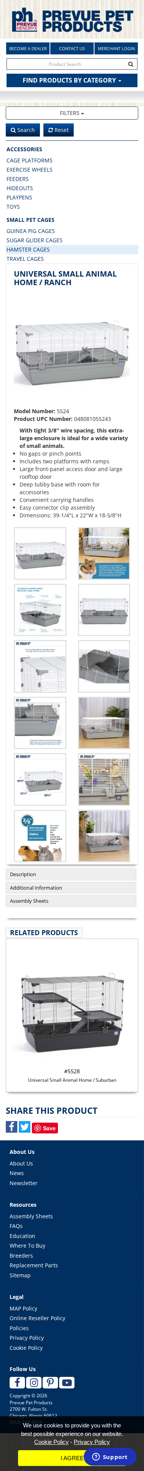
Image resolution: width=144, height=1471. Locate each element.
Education (22, 1236)
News (17, 1173)
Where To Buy (27, 1245)
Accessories (24, 149)
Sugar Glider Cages (35, 240)
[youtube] (66, 1382)
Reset (61, 129)
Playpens (19, 197)
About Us (21, 1163)
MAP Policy (23, 1308)
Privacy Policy (27, 1337)
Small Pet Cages (31, 219)
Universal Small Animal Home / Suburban (72, 1075)
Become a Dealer (28, 48)
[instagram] (33, 1382)
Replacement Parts (34, 1265)
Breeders (21, 1255)
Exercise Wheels (30, 169)
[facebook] (17, 1382)
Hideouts (20, 188)
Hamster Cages (28, 249)
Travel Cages (25, 258)
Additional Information (36, 887)
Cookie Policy (26, 1347)
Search (25, 129)
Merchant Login (116, 48)
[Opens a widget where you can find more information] (109, 1457)
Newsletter (24, 1183)
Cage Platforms (30, 160)
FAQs (16, 1225)
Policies (19, 1328)
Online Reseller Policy (37, 1318)
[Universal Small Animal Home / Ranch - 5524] (72, 348)
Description (23, 874)
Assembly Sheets (29, 900)
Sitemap (20, 1275)
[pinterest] (50, 1382)
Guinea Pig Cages (31, 231)
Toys (13, 206)
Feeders (18, 178)
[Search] (130, 64)
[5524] (104, 553)
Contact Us (72, 48)
